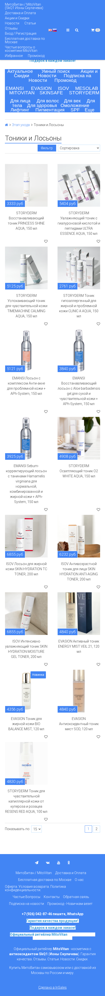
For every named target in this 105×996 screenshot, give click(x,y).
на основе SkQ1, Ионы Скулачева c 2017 (64, 936)
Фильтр (47, 148)
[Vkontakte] (47, 862)
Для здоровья (42, 105)
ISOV (63, 88)
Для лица (20, 100)
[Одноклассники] (69, 862)
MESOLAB (86, 88)
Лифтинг (19, 109)
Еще (89, 109)
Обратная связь (76, 897)
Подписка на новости (26, 904)
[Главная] (6, 125)
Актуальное (20, 71)
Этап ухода (21, 125)
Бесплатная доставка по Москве (25, 40)
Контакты (52, 897)
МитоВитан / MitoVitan (34, 873)
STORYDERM (84, 92)
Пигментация (49, 109)
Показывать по (17, 829)
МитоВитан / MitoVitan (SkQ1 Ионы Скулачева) (24, 6)
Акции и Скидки (17, 18)
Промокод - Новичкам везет (70, 904)
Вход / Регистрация (20, 33)
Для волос (48, 100)
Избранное (14, 55)
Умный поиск (56, 71)
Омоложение (75, 105)
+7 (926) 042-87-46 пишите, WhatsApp (52, 914)
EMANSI (15, 88)
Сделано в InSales (52, 987)
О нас (79, 880)
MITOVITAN (22, 92)
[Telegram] (36, 862)
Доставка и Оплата (20, 13)
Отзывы (11, 28)
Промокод (36, 55)
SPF (75, 109)
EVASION (41, 88)
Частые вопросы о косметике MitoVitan (21, 48)
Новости (12, 23)
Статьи (30, 23)
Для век (72, 100)
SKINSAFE (51, 92)
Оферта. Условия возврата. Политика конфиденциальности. (35, 888)
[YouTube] (58, 862)
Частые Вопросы (26, 897)
